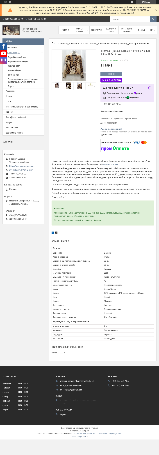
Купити (111, 74)
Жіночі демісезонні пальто (73, 43)
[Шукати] (153, 19)
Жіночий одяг (14, 66)
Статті (8, 101)
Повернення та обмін (126, 30)
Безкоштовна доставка (111, 111)
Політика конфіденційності (110, 434)
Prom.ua (94, 428)
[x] (56, 233)
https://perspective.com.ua (21, 166)
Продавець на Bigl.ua (79, 431)
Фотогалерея (11, 47)
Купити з (106, 80)
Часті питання (12, 128)
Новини (9, 96)
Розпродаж (96, 30)
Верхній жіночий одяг (17, 57)
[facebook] (53, 233)
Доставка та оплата (111, 30)
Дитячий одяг (13, 75)
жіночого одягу (110, 164)
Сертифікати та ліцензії (16, 117)
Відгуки (9, 122)
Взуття (11, 86)
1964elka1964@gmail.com (21, 170)
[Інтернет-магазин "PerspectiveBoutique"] (11, 30)
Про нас (141, 30)
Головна (65, 30)
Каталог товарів (79, 30)
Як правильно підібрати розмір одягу (22, 107)
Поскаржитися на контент (85, 434)
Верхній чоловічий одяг (18, 61)
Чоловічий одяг (14, 70)
